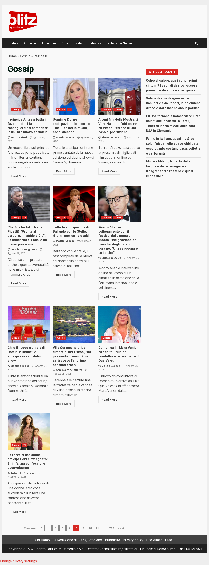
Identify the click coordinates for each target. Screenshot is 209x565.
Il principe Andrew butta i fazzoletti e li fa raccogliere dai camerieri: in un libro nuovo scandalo (29, 96)
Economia (49, 43)
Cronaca (30, 43)
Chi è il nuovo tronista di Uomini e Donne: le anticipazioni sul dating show (29, 324)
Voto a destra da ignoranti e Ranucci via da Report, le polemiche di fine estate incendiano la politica (173, 103)
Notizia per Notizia (120, 43)
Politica (13, 43)
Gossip (25, 56)
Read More (18, 176)
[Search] (196, 43)
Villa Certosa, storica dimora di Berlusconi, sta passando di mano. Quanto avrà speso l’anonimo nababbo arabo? (74, 324)
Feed (168, 540)
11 (97, 528)
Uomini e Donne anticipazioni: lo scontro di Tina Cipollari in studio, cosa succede (74, 96)
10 (90, 528)
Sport (65, 43)
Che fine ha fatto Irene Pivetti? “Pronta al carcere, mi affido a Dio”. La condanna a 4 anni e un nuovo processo (29, 204)
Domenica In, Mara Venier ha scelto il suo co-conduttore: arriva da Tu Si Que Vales (119, 324)
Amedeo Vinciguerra (24, 249)
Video (79, 43)
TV (69, 109)
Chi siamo (42, 540)
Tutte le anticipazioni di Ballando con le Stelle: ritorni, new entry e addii (74, 204)
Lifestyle (95, 43)
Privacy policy (133, 540)
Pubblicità (112, 540)
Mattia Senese (65, 137)
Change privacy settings (18, 561)
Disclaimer (154, 540)
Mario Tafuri (19, 137)
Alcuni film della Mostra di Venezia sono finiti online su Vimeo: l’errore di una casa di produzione (119, 96)
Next (121, 528)
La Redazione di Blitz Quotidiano (77, 540)
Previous (30, 528)
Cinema (107, 109)
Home (12, 56)
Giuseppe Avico (111, 137)
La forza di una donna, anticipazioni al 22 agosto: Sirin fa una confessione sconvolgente (29, 431)
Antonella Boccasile (23, 473)
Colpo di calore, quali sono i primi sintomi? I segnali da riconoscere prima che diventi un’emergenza (171, 85)
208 (111, 528)
